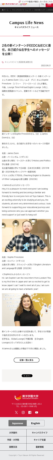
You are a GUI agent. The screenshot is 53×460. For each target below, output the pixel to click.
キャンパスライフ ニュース (21, 10)
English (35, 423)
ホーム (6, 10)
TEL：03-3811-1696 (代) (26, 406)
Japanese (17, 423)
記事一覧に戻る (26, 360)
